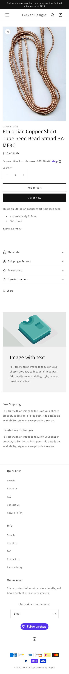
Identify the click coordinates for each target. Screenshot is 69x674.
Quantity (7, 167)
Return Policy (14, 512)
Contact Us (13, 504)
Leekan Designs (29, 667)
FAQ (9, 496)
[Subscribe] (55, 614)
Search (11, 480)
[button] (7, 15)
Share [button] (10, 290)
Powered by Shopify (45, 667)
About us (12, 488)
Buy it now (34, 197)
